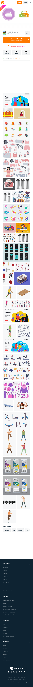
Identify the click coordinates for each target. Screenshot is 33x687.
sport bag (6, 676)
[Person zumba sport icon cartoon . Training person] (9, 648)
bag (14, 676)
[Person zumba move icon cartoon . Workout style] (9, 567)
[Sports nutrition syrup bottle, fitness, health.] (11, 509)
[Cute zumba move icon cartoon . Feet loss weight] (9, 663)
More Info (6, 61)
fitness (20, 676)
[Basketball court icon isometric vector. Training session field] (9, 364)
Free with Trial (16, 39)
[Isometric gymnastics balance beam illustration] (8, 497)
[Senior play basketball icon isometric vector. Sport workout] (9, 350)
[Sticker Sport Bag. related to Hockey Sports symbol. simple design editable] (9, 195)
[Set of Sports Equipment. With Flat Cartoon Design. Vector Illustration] (8, 311)
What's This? (17, 58)
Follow (27, 33)
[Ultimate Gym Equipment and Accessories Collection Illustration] (9, 272)
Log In (25, 2)
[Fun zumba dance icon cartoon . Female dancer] (9, 539)
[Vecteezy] (2, 2)
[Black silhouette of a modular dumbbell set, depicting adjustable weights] (9, 634)
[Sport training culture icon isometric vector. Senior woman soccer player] (21, 361)
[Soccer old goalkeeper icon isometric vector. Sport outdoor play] (9, 402)
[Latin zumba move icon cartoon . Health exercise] (9, 553)
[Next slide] (26, 677)
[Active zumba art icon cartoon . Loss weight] (9, 581)
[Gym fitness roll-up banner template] (16, 598)
